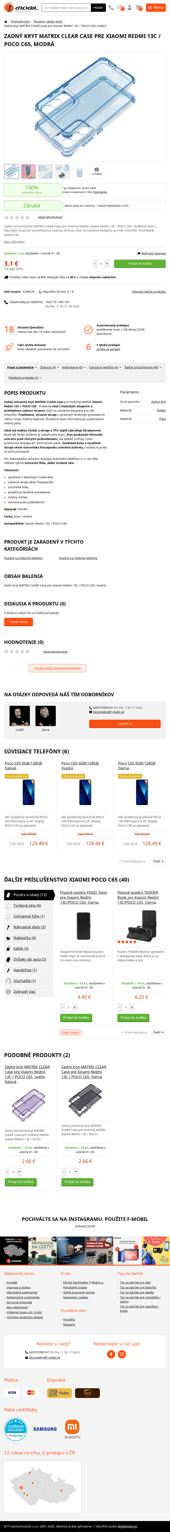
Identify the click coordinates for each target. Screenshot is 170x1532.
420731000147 (118, 708)
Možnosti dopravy (153, 253)
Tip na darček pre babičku (138, 1287)
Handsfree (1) (25, 969)
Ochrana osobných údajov (25, 1317)
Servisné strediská (19, 1302)
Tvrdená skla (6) (27, 905)
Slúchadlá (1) (24, 980)
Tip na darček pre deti (135, 1282)
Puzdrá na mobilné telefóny (23, 558)
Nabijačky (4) (24, 937)
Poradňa (69, 1319)
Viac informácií (14, 242)
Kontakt (12, 1282)
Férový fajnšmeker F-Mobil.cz (83, 1282)
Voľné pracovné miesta (79, 1292)
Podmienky (100, 192)
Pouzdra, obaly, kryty (48, 21)
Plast (162, 419)
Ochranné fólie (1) (29, 916)
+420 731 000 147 (62, 304)
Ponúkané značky (75, 1287)
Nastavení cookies (75, 1297)
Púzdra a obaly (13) (29, 894)
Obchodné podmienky (22, 1292)
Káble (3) (20, 948)
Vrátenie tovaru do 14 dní (24, 1312)
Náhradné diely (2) (29, 926)
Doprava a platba (18, 1287)
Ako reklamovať (17, 1307)
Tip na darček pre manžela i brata (139, 1308)
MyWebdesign (128, 1526)
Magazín (69, 1324)
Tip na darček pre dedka (137, 1292)
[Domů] (5, 21)
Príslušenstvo (20, 21)
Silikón (161, 410)
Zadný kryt (158, 402)
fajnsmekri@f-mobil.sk (108, 712)
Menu (158, 7)
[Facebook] (111, 1354)
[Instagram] (122, 1354)
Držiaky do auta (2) (29, 959)
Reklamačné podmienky (23, 1297)
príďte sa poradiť (108, 349)
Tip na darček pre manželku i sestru (140, 1299)
